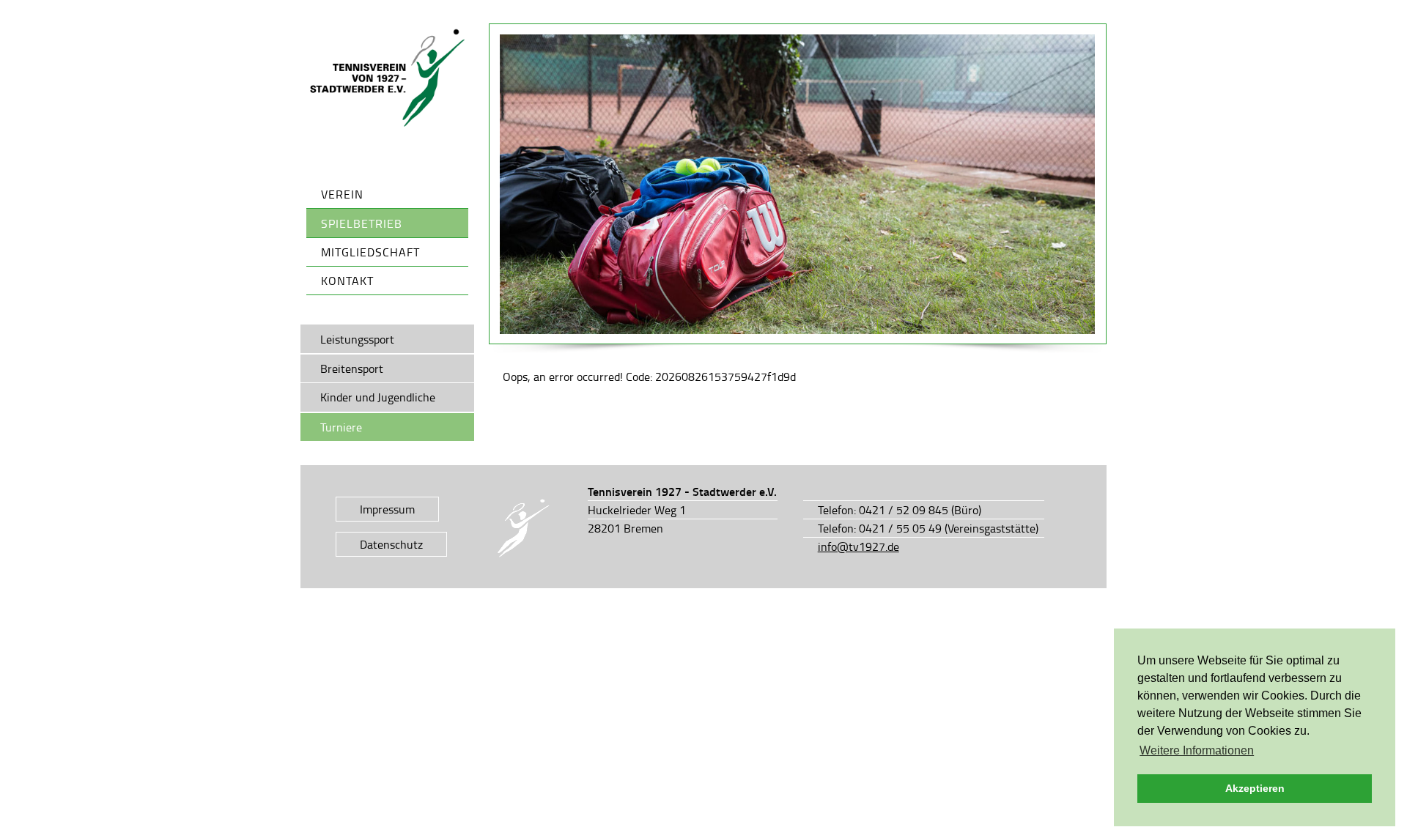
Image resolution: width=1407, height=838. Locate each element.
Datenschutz (391, 544)
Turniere (341, 427)
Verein (342, 194)
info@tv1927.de (858, 546)
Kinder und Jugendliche (377, 397)
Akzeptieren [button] (1255, 788)
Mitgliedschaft (370, 252)
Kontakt (347, 280)
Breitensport (351, 368)
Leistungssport (357, 339)
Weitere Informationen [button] (1197, 750)
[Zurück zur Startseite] (387, 78)
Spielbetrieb (361, 223)
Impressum (387, 509)
